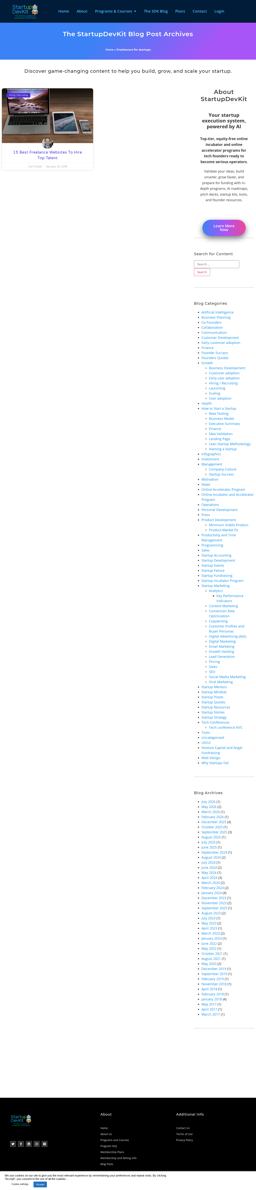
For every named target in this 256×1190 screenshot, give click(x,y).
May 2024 (208, 872)
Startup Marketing (215, 585)
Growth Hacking (221, 651)
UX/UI (205, 742)
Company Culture (222, 469)
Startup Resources (215, 707)
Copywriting (218, 621)
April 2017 (209, 1009)
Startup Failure (213, 570)
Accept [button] (40, 1184)
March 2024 (210, 882)
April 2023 (209, 928)
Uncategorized (212, 737)
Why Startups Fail (215, 763)
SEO (212, 671)
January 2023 (211, 938)
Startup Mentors (214, 687)
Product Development (218, 520)
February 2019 (212, 979)
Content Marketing (223, 606)
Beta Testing (218, 413)
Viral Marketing (221, 682)
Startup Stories (213, 712)
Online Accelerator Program (223, 489)
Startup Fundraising (216, 575)
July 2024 (208, 862)
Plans (180, 11)
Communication (214, 332)
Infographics (211, 454)
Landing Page (219, 439)
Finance (207, 347)
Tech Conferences (215, 722)
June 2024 (209, 867)
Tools (205, 732)
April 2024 (209, 877)
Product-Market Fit (223, 530)
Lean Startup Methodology (230, 444)
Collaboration (212, 327)
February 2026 (212, 817)
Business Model (221, 418)
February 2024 (212, 887)
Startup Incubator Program (222, 580)
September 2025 (214, 832)
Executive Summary (224, 423)
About (82, 11)
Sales (205, 550)
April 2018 (209, 989)
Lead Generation (222, 656)
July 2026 (208, 801)
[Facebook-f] (21, 1144)
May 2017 (208, 1004)
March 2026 (210, 812)
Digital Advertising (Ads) (227, 636)
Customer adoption (224, 373)
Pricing (214, 661)
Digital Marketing (222, 641)
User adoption (220, 398)
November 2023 (214, 903)
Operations (210, 504)
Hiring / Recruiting (223, 383)
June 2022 (209, 943)
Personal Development (219, 509)
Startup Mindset (214, 692)
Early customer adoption (220, 342)
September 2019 (214, 974)
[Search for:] (216, 264)
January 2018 (211, 999)
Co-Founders (211, 322)
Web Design (210, 758)
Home (63, 11)
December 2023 (213, 898)
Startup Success (221, 474)
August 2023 (211, 913)
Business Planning (216, 317)
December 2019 (213, 968)
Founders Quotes (215, 358)
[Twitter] (13, 1144)
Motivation (209, 479)
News (205, 484)
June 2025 (209, 847)
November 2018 (214, 984)
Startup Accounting (216, 555)
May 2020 (208, 963)
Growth (207, 363)
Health (206, 403)
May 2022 (208, 948)
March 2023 (210, 933)
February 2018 (212, 994)
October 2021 (212, 953)
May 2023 (208, 923)
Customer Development (220, 337)
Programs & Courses (113, 11)
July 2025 (208, 842)
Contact (200, 11)
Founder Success (214, 352)
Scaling (214, 393)
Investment (210, 459)
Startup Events (212, 565)
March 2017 (210, 1014)
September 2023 (214, 908)
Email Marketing (221, 646)
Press (205, 514)
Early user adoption (224, 378)
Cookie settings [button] (20, 1184)
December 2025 (213, 822)
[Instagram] (37, 1144)
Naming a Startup (223, 449)
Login (219, 11)
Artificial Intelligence (217, 312)
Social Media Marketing (227, 677)
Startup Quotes (213, 702)
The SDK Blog (156, 11)
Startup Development (218, 560)
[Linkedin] (29, 1144)
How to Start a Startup (218, 408)
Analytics (216, 590)
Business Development (227, 368)
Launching (217, 388)
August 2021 (211, 958)
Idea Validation (221, 433)
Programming (212, 545)
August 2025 (211, 837)
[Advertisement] (114, 1069)
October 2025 (212, 827)
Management (211, 464)
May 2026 (208, 806)
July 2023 (208, 918)
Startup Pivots (212, 697)
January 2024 (211, 893)
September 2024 (214, 852)
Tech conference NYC (226, 727)
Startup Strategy (214, 717)
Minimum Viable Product (228, 525)
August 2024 (211, 857)
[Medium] (44, 1144)
